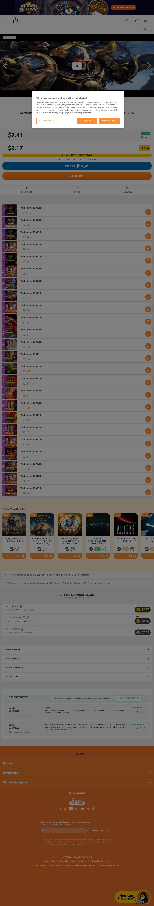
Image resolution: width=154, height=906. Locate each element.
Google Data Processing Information (77, 113)
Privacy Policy (57, 113)
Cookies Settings (46, 121)
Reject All (87, 121)
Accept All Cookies (109, 121)
